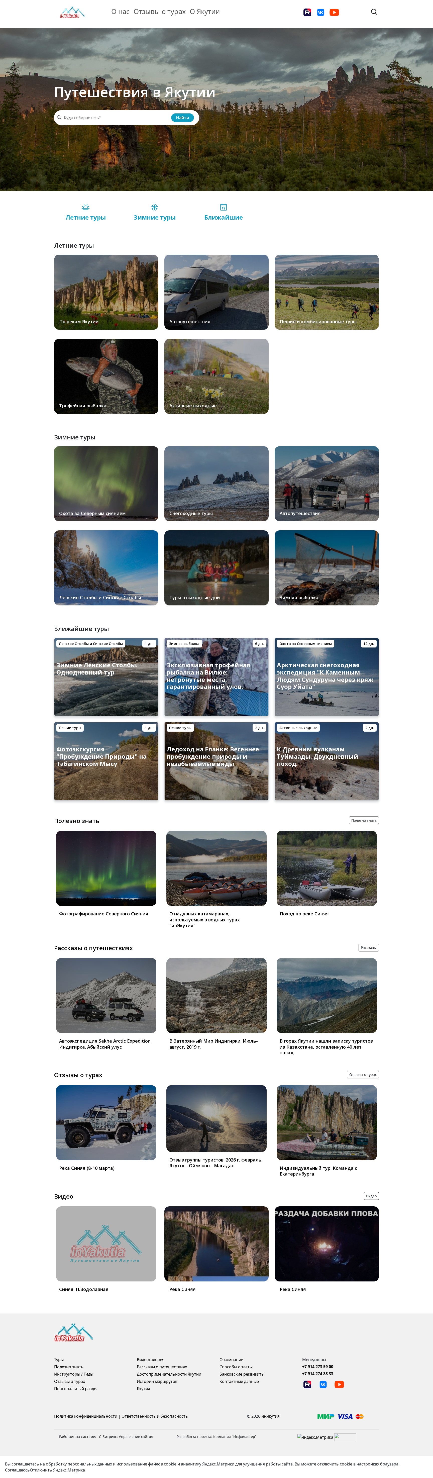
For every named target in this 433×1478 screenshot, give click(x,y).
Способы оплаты (236, 1367)
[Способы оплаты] (340, 1416)
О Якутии (205, 11)
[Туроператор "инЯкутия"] (72, 12)
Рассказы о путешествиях (93, 948)
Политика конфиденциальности (85, 1416)
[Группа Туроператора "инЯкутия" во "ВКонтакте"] (321, 12)
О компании (232, 1359)
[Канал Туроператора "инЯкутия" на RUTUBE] (307, 12)
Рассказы (369, 947)
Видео (63, 1196)
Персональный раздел (76, 1388)
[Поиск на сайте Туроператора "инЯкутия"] (374, 11)
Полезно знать (76, 820)
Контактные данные (239, 1381)
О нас (120, 11)
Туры (59, 1359)
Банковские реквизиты (242, 1374)
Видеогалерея (150, 1359)
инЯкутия (270, 1416)
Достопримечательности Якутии (169, 1374)
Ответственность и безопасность (155, 1416)
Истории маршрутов (157, 1381)
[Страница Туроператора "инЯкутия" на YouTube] (334, 12)
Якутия (143, 1388)
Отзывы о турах (160, 11)
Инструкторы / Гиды (73, 1374)
